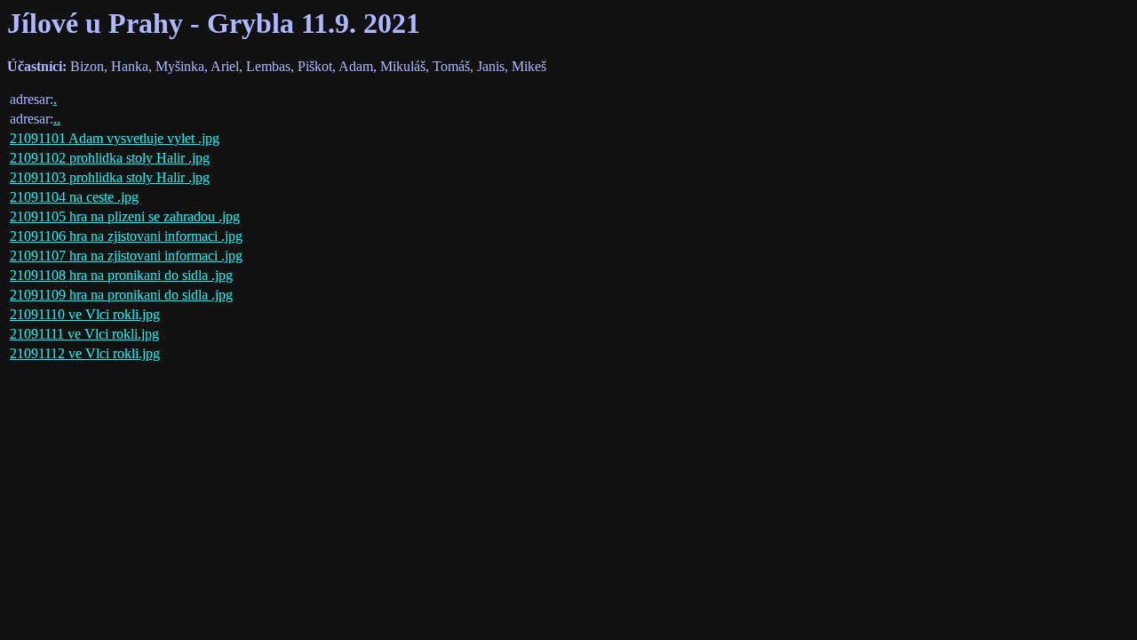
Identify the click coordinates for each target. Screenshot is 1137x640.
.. (56, 118)
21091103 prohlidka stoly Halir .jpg (110, 177)
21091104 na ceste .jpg (74, 196)
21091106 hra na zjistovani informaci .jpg (126, 236)
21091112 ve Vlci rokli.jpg (85, 353)
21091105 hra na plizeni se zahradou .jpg (125, 216)
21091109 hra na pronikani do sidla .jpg (121, 294)
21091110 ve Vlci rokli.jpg (85, 314)
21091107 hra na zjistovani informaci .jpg (126, 255)
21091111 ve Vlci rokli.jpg (84, 333)
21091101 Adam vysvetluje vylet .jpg (114, 138)
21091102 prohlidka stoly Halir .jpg (110, 157)
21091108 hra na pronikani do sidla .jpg (121, 275)
